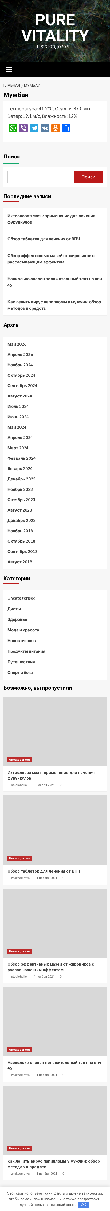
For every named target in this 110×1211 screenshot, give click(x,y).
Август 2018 (19, 561)
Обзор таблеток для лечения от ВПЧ (43, 238)
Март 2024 (18, 447)
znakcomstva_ (21, 878)
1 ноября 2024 (44, 785)
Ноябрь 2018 (20, 530)
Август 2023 (19, 510)
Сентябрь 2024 (22, 385)
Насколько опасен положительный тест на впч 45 (54, 281)
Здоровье (17, 619)
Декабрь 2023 (21, 478)
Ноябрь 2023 (20, 489)
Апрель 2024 (20, 437)
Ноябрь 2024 (20, 364)
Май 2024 (16, 427)
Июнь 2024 (18, 416)
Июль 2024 (18, 406)
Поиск (11, 156)
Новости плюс (21, 640)
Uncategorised (21, 598)
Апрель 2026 (20, 354)
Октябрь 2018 (21, 541)
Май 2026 (16, 344)
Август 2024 (19, 395)
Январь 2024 (20, 468)
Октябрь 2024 (21, 375)
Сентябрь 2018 (22, 551)
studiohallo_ (19, 785)
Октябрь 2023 (21, 499)
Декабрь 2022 (21, 520)
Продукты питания (26, 651)
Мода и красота (23, 629)
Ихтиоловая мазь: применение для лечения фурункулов (51, 218)
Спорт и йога (20, 672)
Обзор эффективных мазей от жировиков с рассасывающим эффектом (51, 258)
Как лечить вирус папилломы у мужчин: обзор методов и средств (54, 305)
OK (83, 1204)
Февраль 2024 (21, 458)
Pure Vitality (55, 27)
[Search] (100, 68)
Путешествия (21, 661)
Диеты (14, 608)
